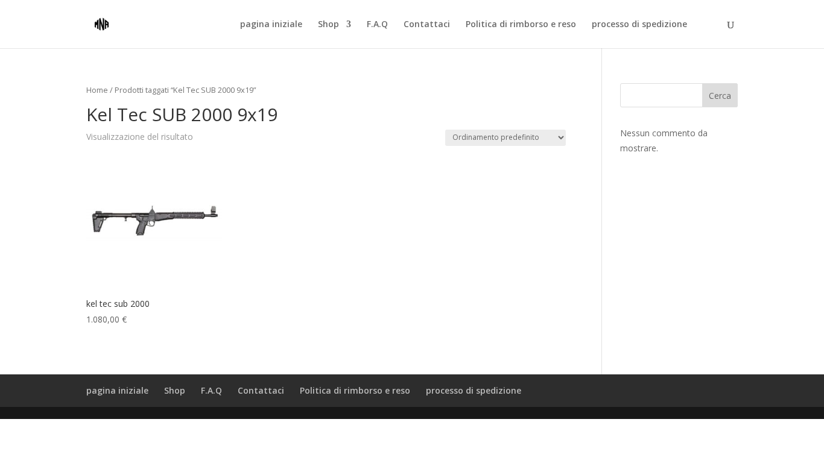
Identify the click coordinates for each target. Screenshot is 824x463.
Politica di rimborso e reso (521, 25)
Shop (328, 25)
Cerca (720, 95)
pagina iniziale (271, 25)
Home (97, 89)
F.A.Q (377, 25)
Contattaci (427, 25)
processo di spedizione (639, 25)
